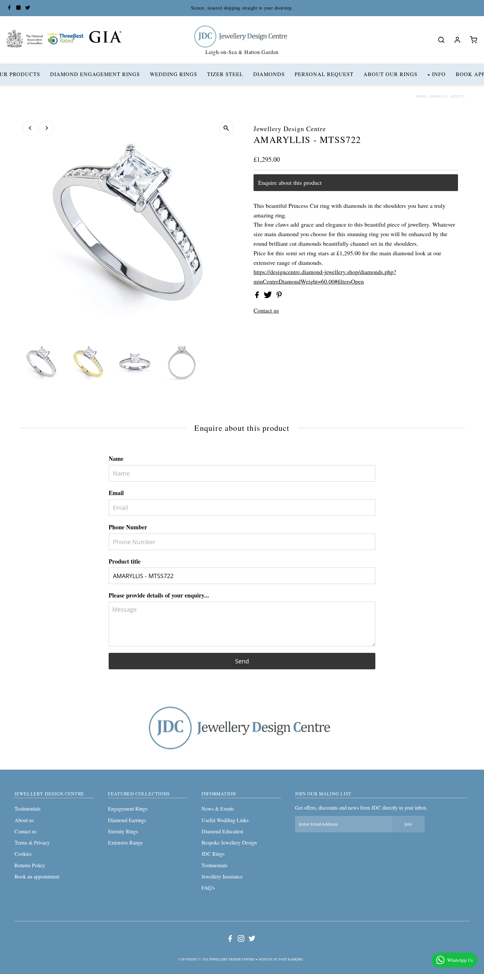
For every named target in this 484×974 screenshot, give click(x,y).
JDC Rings (213, 853)
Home (421, 96)
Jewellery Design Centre (232, 959)
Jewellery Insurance (222, 876)
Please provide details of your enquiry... (159, 595)
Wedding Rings (173, 73)
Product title (125, 561)
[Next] (46, 128)
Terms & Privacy (32, 842)
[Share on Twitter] (269, 296)
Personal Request (324, 73)
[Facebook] (9, 8)
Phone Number (128, 527)
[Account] (457, 40)
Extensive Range (125, 842)
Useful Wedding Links (225, 820)
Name (116, 458)
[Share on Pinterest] (279, 296)
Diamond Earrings (127, 820)
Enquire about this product (290, 182)
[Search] (441, 40)
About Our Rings (390, 73)
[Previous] (30, 128)
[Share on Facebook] (257, 296)
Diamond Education (222, 831)
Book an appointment (36, 876)
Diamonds (269, 73)
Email (116, 492)
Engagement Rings (128, 808)
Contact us (266, 310)
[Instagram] (18, 8)
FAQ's (208, 887)
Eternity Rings (123, 831)
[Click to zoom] (226, 128)
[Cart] (473, 40)
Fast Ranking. (291, 959)
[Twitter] (27, 8)
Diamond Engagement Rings (95, 73)
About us (24, 820)
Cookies (23, 853)
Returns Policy (29, 865)
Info (439, 73)
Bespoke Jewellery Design (229, 842)
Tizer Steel (225, 73)
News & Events (218, 808)
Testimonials (27, 808)
